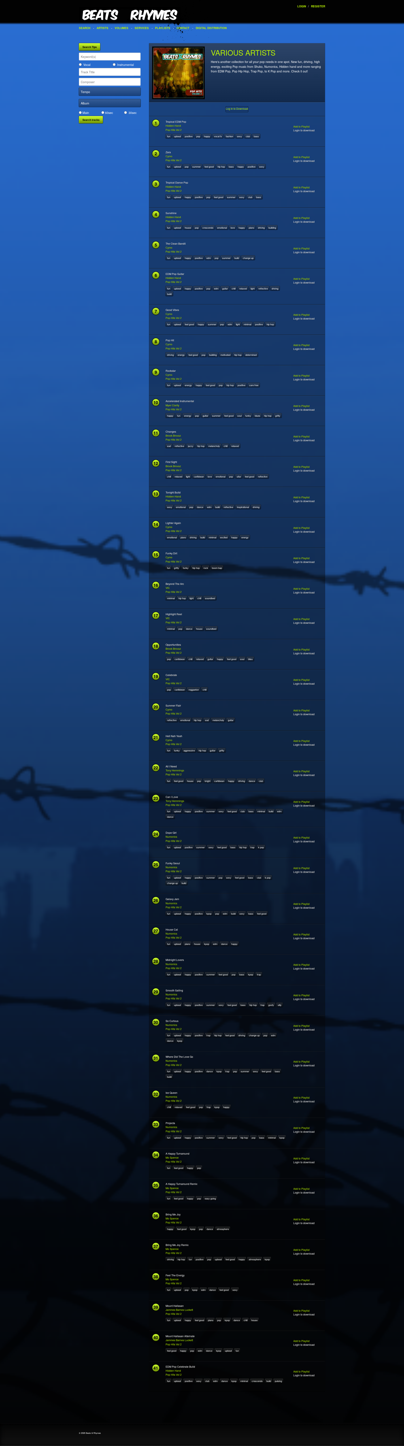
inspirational (243, 507)
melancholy (214, 446)
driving (261, 227)
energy (181, 354)
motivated (225, 354)
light (253, 288)
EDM (208, 258)
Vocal (86, 65)
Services (142, 28)
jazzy (190, 446)
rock (205, 568)
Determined (251, 354)
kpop (208, 913)
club (248, 136)
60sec (109, 113)
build (236, 258)
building (272, 227)
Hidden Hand (173, 125)
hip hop (221, 166)
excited (223, 537)
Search (84, 28)
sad (169, 446)
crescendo (207, 227)
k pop (261, 847)
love (233, 227)
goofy (271, 1005)
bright (207, 781)
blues (257, 415)
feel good (209, 166)
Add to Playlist (301, 126)
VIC (168, 588)
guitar (225, 288)
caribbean (199, 476)
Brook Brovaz (173, 435)
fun (168, 136)
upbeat (177, 136)
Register (318, 6)
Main (85, 113)
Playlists (162, 28)
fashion (229, 136)
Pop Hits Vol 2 (174, 130)
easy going (210, 1198)
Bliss (250, 659)
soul (239, 415)
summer (196, 166)
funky (248, 415)
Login (301, 6)
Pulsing (278, 1381)
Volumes (121, 28)
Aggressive (189, 750)
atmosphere (223, 1229)
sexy (239, 136)
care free (253, 385)
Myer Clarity (172, 405)
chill (233, 288)
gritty (277, 415)
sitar (239, 476)
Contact (183, 28)
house (188, 227)
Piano (251, 227)
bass (256, 136)
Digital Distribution (211, 28)
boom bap (217, 568)
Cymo (169, 156)
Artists (102, 28)
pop (198, 136)
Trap (252, 847)
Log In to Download (237, 108)
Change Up (248, 258)
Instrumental (125, 65)
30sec (133, 113)
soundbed (210, 598)
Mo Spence (172, 1157)
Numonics (171, 836)
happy (207, 136)
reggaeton (194, 689)
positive (189, 136)
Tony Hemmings (175, 770)
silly (280, 1005)
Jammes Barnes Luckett (179, 1309)
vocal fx (218, 136)
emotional (222, 227)
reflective (263, 288)
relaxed (243, 288)
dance (200, 507)
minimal (247, 324)
